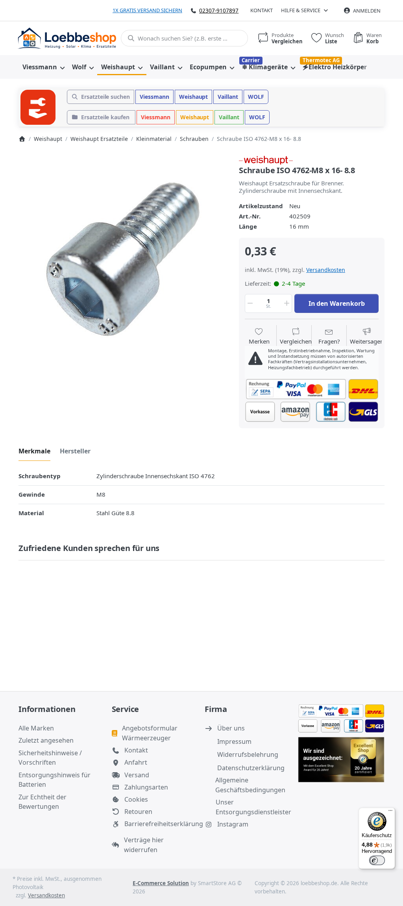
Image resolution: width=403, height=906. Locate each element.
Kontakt (261, 10)
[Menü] (390, 812)
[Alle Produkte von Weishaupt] (266, 159)
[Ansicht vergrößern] (122, 259)
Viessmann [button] (154, 96)
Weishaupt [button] (193, 96)
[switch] (377, 860)
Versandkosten (325, 270)
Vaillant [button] (228, 96)
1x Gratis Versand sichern (147, 10)
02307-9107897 (218, 10)
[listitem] (122, 259)
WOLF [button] (256, 96)
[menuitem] (43, 67)
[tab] (34, 451)
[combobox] (184, 38)
